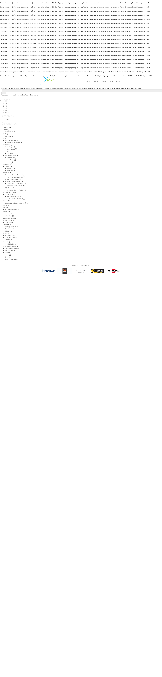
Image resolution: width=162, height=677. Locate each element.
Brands (104, 81)
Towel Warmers (9, 194)
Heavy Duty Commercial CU (15, 177)
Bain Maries (8, 220)
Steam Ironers (9, 132)
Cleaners (5, 127)
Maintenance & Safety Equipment (15, 203)
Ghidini (5, 129)
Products (96, 81)
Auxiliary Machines (10, 246)
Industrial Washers (10, 140)
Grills (8, 151)
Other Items (10, 160)
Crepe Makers (11, 149)
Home (88, 81)
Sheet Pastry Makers (11, 259)
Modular (7, 240)
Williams (5, 224)
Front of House (9, 235)
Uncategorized (7, 216)
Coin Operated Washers (14, 142)
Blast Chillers (9, 229)
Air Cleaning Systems (11, 209)
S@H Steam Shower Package (15, 190)
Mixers (7, 255)
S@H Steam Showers (11, 188)
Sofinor (5, 211)
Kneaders (7, 252)
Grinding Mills (9, 250)
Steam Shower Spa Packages (15, 183)
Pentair (5, 201)
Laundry (7, 166)
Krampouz (6, 145)
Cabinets (7, 231)
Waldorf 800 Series (9, 218)
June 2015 (6, 120)
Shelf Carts (10, 170)
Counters (7, 233)
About (111, 81)
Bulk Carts (10, 168)
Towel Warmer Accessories (15, 199)
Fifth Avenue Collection (14, 196)
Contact (118, 81)
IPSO (4, 138)
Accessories (10, 157)
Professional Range (10, 155)
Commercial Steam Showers (13, 175)
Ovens (7, 257)
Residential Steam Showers (13, 181)
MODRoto (6, 164)
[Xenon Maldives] (47, 81)
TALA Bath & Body (10, 192)
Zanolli (5, 242)
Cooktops (8, 222)
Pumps (5, 205)
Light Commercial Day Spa (14, 179)
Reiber (5, 207)
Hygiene (7, 214)
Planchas (9, 153)
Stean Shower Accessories (15, 186)
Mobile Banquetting (11, 237)
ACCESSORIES (9, 244)
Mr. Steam (6, 173)
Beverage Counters (10, 227)
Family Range (9, 147)
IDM (4, 134)
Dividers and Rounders (11, 248)
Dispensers (8, 136)
